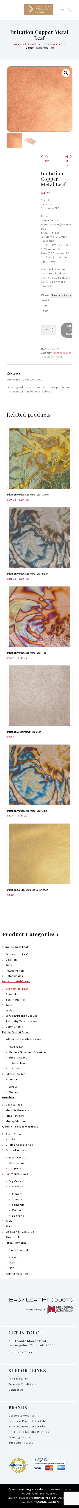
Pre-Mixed (16, 1186)
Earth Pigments (19, 1250)
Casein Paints (18, 1163)
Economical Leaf (54, 44)
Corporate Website (22, 1415)
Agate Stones (14, 1134)
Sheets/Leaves (19, 1057)
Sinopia (17, 1199)
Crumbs (14, 1068)
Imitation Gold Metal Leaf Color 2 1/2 (27, 889)
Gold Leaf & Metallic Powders (29, 1432)
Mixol (12, 1263)
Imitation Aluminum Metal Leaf (24, 731)
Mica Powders (15, 1115)
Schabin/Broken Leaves (21, 1015)
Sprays (13, 1086)
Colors (16, 1257)
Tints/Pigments (16, 1242)
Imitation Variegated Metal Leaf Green (28, 494)
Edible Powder (15, 1073)
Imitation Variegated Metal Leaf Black (27, 573)
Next (66, 160)
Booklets (11, 959)
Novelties (12, 1079)
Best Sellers (13, 1104)
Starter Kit (16, 1046)
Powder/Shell (14, 970)
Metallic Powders (17, 1110)
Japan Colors (17, 1157)
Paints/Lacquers (16, 1150)
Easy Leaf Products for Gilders (29, 1421)
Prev (47, 158)
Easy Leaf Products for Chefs (28, 1426)
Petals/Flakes (18, 1063)
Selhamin (18, 1204)
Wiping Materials (17, 1273)
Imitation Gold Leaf (32, 44)
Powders (8, 1097)
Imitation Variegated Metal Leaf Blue (27, 810)
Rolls (8, 965)
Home (16, 44)
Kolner (17, 1210)
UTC (11, 1268)
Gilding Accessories (19, 1144)
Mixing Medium (16, 1121)
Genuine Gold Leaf (15, 946)
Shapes (13, 1092)
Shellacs (11, 1226)
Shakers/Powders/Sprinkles (28, 1052)
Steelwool (12, 1237)
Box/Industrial (15, 999)
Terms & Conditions (22, 1384)
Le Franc (18, 1215)
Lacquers (15, 1168)
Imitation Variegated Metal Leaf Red (26, 652)
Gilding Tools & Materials (20, 1126)
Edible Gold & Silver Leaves (24, 1039)
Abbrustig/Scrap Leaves (21, 1021)
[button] (66, 73)
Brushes (11, 1139)
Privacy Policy (18, 1378)
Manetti (17, 1193)
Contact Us (16, 1389)
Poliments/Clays (16, 1173)
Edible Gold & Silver (16, 1032)
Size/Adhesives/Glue (19, 1231)
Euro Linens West (21, 1442)
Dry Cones (16, 1181)
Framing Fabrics (20, 1437)
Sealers (10, 1221)
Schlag (9, 1010)
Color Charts (14, 975)
